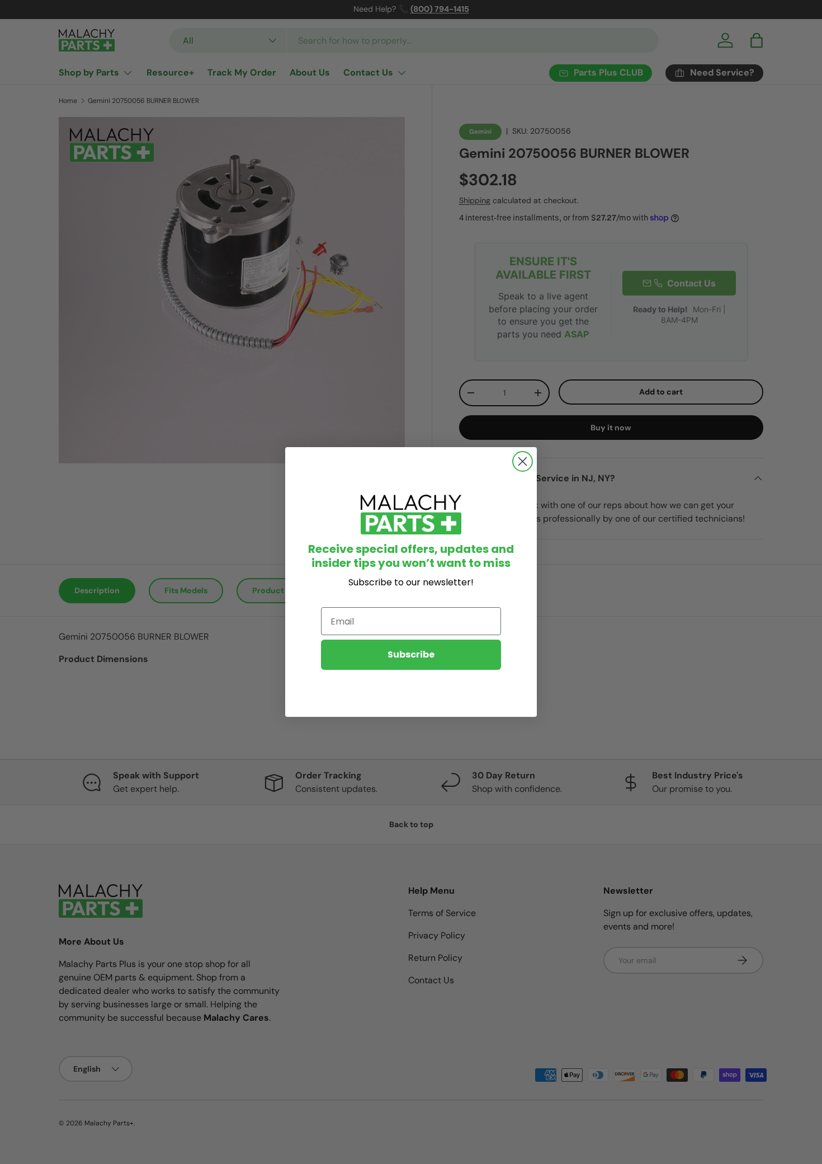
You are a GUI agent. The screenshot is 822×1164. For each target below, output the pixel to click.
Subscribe (411, 654)
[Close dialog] (522, 461)
